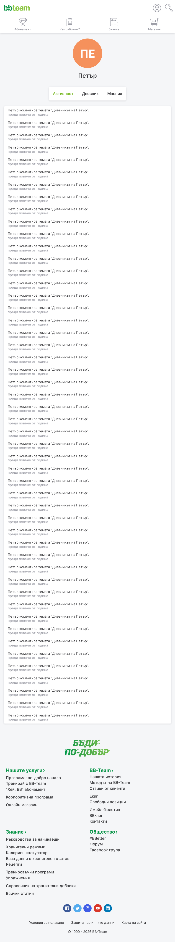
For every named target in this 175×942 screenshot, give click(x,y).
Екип (94, 796)
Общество (102, 832)
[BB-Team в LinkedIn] (108, 908)
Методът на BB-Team (110, 782)
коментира (28, 715)
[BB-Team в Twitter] (77, 908)
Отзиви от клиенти (107, 788)
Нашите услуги (24, 770)
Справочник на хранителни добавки (41, 885)
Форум (96, 844)
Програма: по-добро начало (33, 777)
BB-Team (100, 770)
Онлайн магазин (21, 805)
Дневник (90, 93)
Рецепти (14, 864)
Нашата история (105, 777)
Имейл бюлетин (105, 809)
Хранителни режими (25, 847)
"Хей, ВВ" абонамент (25, 789)
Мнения (114, 93)
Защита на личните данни (92, 923)
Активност (63, 93)
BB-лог (96, 815)
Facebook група (105, 850)
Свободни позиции (108, 802)
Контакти (98, 821)
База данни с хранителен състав (37, 858)
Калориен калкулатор (27, 852)
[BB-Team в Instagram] (87, 908)
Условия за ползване (46, 923)
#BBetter (98, 838)
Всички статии (20, 893)
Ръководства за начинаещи (32, 839)
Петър (13, 715)
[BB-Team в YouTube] (98, 908)
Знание (15, 832)
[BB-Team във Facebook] (67, 908)
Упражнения (18, 878)
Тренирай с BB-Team (26, 783)
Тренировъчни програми (30, 872)
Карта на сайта (133, 923)
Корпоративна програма (29, 797)
